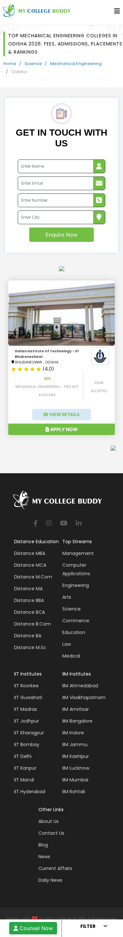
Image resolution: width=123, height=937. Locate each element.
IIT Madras (25, 709)
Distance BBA (29, 600)
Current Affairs (55, 868)
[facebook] (35, 523)
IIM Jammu (75, 744)
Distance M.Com (33, 577)
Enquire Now (61, 234)
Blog (43, 845)
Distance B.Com (32, 624)
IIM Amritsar (75, 709)
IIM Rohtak (73, 791)
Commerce (75, 620)
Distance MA (28, 588)
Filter (87, 926)
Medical (71, 656)
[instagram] (49, 523)
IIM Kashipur (75, 756)
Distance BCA (29, 612)
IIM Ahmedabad (80, 685)
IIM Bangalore (77, 721)
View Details (64, 414)
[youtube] (64, 523)
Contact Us (51, 833)
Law (66, 644)
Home (9, 63)
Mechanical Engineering (76, 63)
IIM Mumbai (75, 780)
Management (78, 553)
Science (33, 63)
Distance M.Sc (30, 647)
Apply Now (63, 429)
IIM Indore (73, 732)
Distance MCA (30, 565)
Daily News (50, 880)
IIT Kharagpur (29, 732)
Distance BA (27, 635)
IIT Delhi (22, 756)
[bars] (117, 13)
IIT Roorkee (26, 685)
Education (73, 632)
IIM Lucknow (75, 768)
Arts (66, 597)
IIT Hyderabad (29, 791)
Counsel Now (35, 928)
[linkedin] (79, 523)
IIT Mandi (24, 780)
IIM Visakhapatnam (84, 697)
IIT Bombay (26, 744)
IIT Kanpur (25, 768)
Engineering (75, 585)
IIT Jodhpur (26, 721)
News (44, 856)
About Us (48, 821)
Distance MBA (29, 553)
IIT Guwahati (28, 697)
